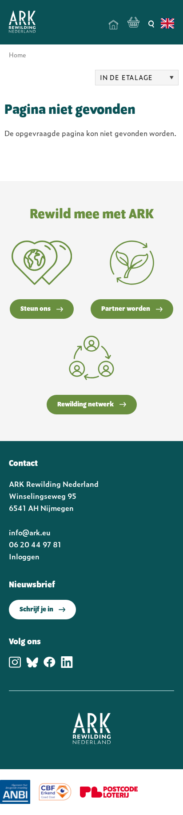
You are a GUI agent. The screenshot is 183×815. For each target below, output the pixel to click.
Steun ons (35, 309)
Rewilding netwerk (85, 404)
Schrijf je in (36, 609)
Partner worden (125, 309)
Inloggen (24, 556)
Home (114, 25)
